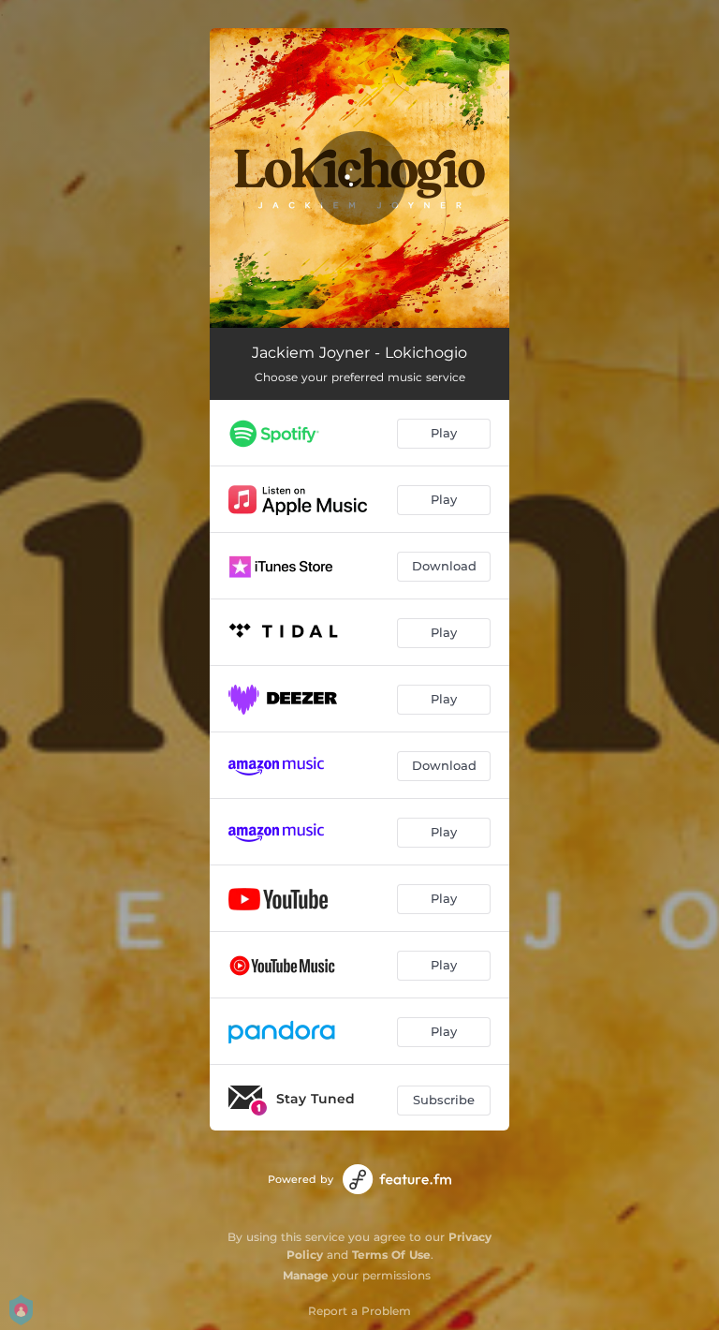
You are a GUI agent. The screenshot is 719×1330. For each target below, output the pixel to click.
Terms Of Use (391, 1255)
